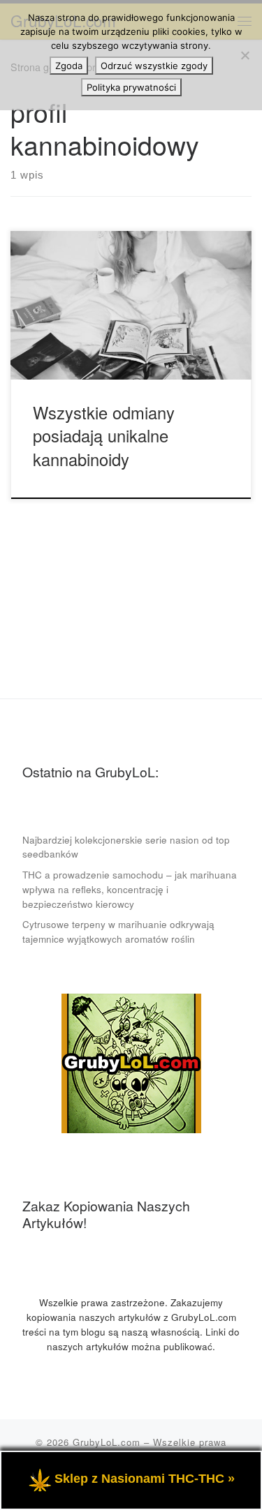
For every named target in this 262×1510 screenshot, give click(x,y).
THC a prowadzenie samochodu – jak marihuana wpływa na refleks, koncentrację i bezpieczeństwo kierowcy (129, 889)
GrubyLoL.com (106, 1442)
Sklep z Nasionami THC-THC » (144, 1479)
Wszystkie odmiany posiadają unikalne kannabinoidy (104, 436)
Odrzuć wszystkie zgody (154, 65)
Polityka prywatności (131, 87)
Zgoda (68, 65)
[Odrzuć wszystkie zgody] (245, 55)
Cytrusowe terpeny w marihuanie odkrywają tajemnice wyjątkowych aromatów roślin (118, 931)
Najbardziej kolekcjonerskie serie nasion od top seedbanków (126, 847)
